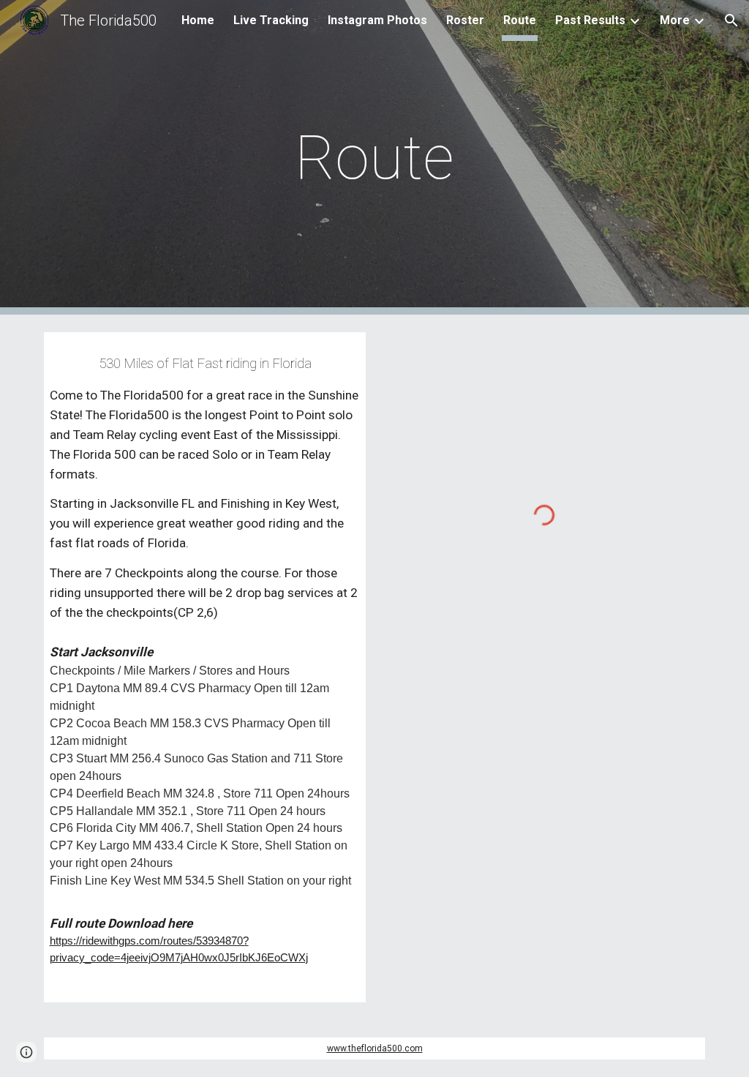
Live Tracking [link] (271, 20)
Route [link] (519, 20)
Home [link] (197, 20)
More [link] (675, 20)
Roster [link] (465, 20)
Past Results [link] (590, 20)
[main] (374, 157)
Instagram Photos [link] (377, 20)
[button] (731, 20)
